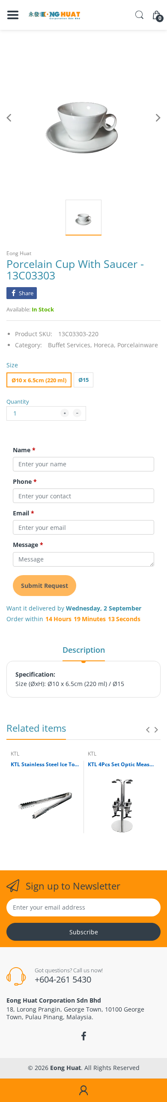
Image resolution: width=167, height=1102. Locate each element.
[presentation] (147, 729)
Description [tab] (84, 650)
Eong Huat (18, 253)
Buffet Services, (70, 345)
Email (23, 513)
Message (28, 545)
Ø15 (83, 380)
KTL (15, 753)
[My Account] (83, 1090)
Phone (25, 482)
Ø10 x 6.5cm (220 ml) (39, 380)
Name (24, 450)
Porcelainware (137, 345)
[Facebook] (83, 1036)
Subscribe (83, 932)
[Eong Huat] (54, 15)
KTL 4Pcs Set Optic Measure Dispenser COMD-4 (122, 764)
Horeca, (105, 345)
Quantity (17, 401)
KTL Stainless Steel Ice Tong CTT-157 (45, 764)
